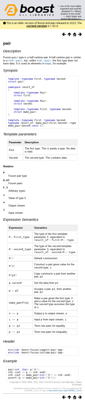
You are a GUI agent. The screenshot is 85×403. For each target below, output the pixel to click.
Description (12, 51)
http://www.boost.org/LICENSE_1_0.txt (65, 391)
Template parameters (20, 134)
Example (10, 361)
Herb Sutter (71, 16)
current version (36, 26)
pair (7, 43)
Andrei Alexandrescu (71, 19)
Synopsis (10, 70)
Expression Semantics (20, 220)
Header (9, 341)
